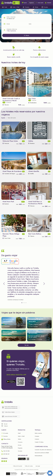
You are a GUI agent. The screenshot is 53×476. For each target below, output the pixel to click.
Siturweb (5, 424)
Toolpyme (6, 426)
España (3, 118)
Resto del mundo (12, 118)
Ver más (27, 345)
